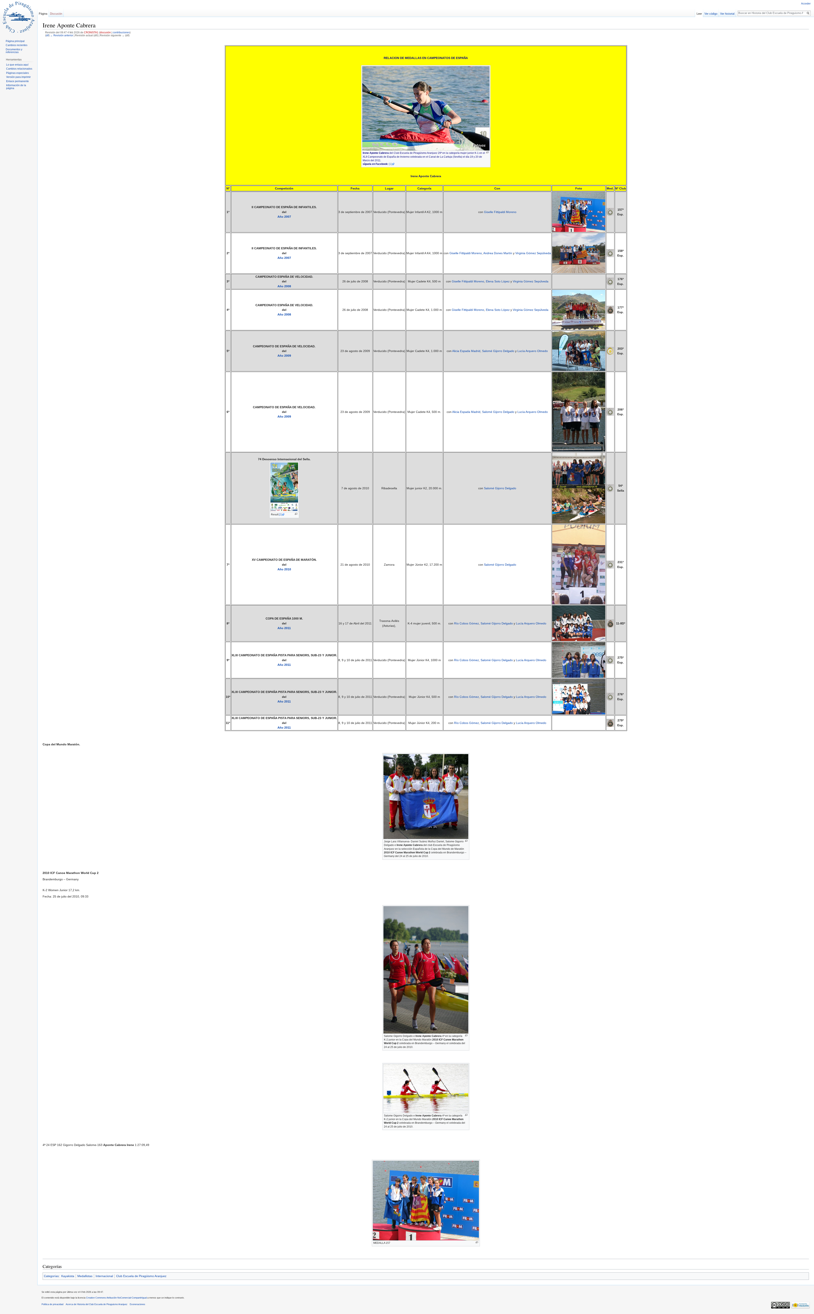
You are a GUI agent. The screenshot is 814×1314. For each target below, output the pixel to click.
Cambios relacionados (19, 68)
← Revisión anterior (61, 35)
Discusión (56, 13)
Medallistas (84, 1276)
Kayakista (67, 1276)
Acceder (806, 3)
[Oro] (610, 350)
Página (43, 13)
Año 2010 (284, 569)
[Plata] (610, 211)
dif (47, 35)
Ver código (710, 13)
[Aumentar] (487, 152)
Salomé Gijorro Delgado (498, 351)
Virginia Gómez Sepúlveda (533, 253)
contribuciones (121, 32)
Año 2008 (284, 286)
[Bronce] (610, 309)
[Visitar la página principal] (19, 17)
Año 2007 (284, 216)
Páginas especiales (17, 73)
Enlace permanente (17, 81)
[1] (390, 164)
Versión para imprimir (18, 77)
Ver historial (727, 13)
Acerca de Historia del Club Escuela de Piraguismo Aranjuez (96, 1304)
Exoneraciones (137, 1304)
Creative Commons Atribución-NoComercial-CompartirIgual (116, 1297)
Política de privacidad (52, 1304)
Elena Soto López (498, 281)
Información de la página (16, 87)
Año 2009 (284, 355)
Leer (699, 13)
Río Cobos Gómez (466, 623)
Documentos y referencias (14, 51)
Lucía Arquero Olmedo (532, 351)
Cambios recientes (16, 45)
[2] (280, 514)
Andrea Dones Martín (497, 253)
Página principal (15, 41)
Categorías (51, 1276)
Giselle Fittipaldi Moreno (500, 212)
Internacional (104, 1276)
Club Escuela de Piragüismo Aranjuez (141, 1276)
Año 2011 (284, 628)
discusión (105, 32)
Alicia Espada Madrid (466, 351)
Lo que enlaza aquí (17, 64)
